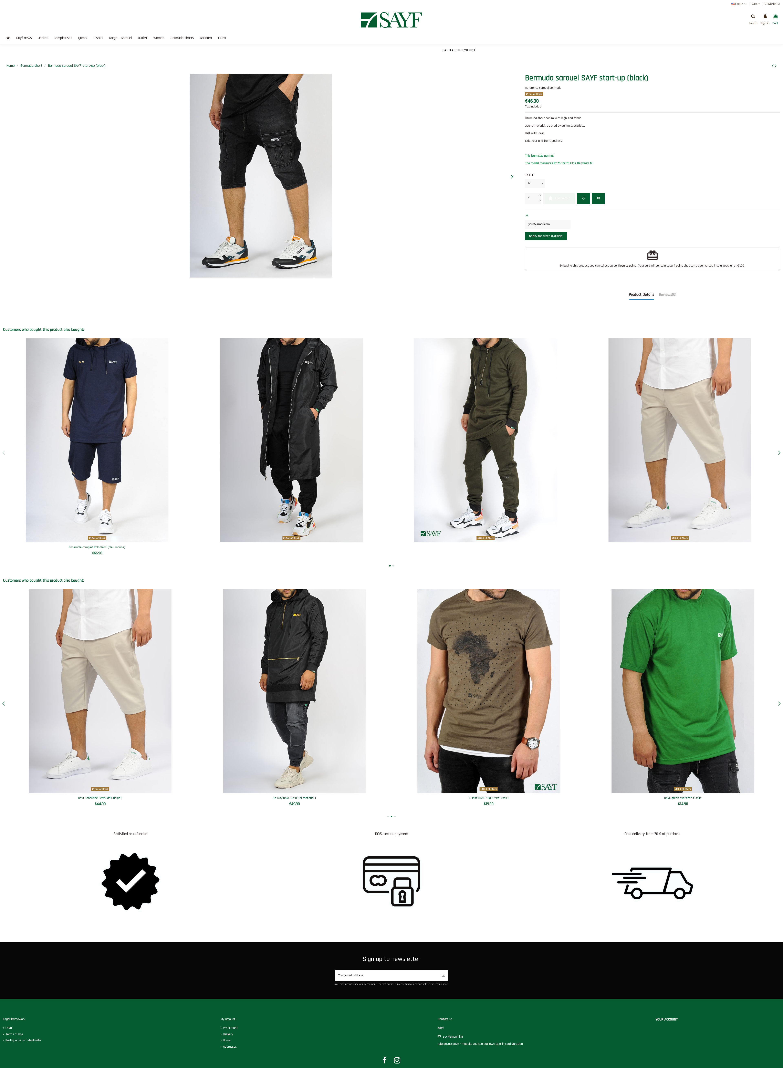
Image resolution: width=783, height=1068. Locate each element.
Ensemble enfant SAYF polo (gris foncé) (294, 798)
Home (227, 1040)
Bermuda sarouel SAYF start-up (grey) (488, 798)
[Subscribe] (443, 975)
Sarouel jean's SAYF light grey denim (683, 798)
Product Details (641, 294)
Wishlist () (774, 4)
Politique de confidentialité (23, 1040)
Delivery (228, 1034)
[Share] (527, 216)
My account (230, 1028)
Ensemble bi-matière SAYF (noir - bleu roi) (100, 798)
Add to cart (562, 198)
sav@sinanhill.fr (453, 1037)
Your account (667, 1019)
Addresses (230, 1047)
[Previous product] (773, 66)
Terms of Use (14, 1034)
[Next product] (776, 66)
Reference (531, 88)
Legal (9, 1028)
